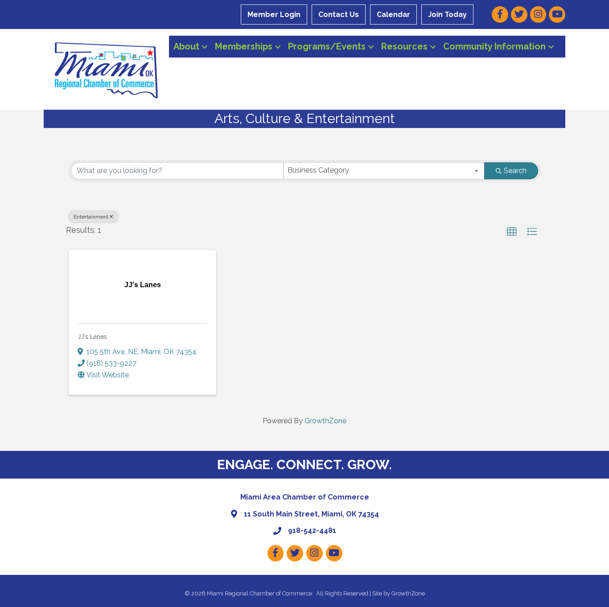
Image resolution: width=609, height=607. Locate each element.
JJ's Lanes (92, 336)
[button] (512, 232)
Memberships (243, 46)
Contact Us (338, 14)
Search (515, 170)
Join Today (447, 14)
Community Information (494, 46)
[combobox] (384, 170)
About (186, 46)
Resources (404, 46)
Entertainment (91, 217)
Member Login (273, 14)
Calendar (393, 14)
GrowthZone (325, 421)
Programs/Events (327, 46)
